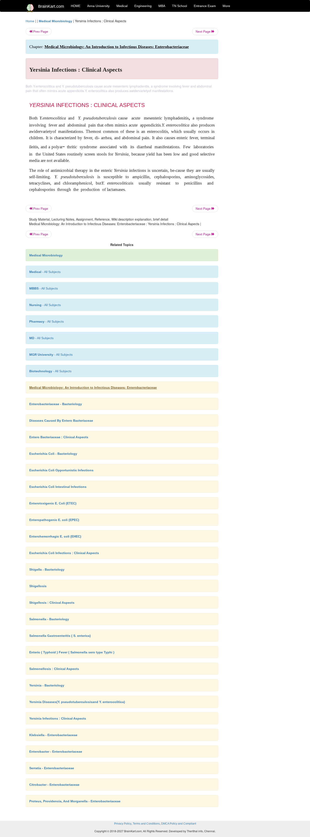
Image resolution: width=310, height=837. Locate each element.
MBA (161, 6)
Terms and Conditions (146, 823)
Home (30, 21)
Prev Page (40, 31)
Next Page (204, 31)
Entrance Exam (205, 6)
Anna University (98, 6)
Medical (122, 6)
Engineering (143, 6)
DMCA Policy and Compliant (178, 823)
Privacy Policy (122, 823)
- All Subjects (45, 272)
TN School (179, 6)
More (226, 6)
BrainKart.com (51, 6)
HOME (75, 6)
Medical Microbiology (55, 21)
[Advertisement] (255, 87)
